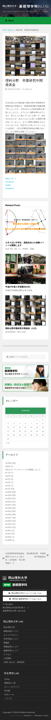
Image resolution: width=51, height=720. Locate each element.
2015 (11, 524)
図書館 (6, 643)
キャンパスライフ (11, 687)
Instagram (9, 188)
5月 (10, 479)
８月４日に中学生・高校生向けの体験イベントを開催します (24, 243)
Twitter (8, 185)
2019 (11, 511)
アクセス (7, 654)
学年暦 (7, 691)
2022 (11, 502)
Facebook (9, 182)
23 (43, 431)
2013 (11, 530)
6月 (10, 476)
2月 (10, 489)
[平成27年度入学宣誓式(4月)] (25, 269)
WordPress (27, 715)
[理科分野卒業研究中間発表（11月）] (25, 310)
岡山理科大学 (9, 627)
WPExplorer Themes (41, 715)
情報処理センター (11, 647)
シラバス (8, 698)
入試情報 (7, 658)
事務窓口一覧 (10, 683)
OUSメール (9, 694)
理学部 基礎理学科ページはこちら (26, 599)
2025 (11, 492)
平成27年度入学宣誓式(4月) (17, 287)
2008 (11, 540)
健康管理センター (11, 650)
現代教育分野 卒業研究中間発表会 (36, 555)
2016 (11, 521)
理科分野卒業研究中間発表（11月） (21, 328)
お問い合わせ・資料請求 (14, 662)
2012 (11, 534)
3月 (10, 486)
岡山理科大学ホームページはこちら (26, 593)
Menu (11, 20)
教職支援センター (11, 631)
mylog (6, 679)
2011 (10, 537)
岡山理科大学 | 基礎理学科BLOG (26, 7)
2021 (11, 505)
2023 (11, 498)
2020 (11, 508)
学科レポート (11, 179)
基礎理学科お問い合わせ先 (14, 611)
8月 (10, 466)
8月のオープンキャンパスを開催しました (23, 469)
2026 (11, 463)
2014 (11, 527)
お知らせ (28, 89)
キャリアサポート (11, 635)
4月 (10, 482)
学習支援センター (11, 639)
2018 (11, 514)
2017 (11, 518)
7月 (10, 473)
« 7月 (7, 443)
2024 (11, 495)
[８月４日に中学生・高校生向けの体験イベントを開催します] (25, 225)
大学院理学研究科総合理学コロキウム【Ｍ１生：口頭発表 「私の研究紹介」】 (15, 558)
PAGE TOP (47, 696)
